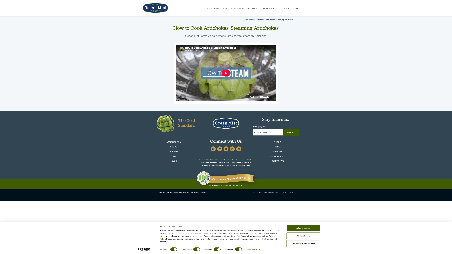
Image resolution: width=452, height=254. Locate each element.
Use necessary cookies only (303, 243)
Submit (291, 132)
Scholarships (277, 156)
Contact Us (277, 161)
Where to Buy (269, 8)
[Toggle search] (308, 8)
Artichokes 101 (216, 8)
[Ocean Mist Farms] (155, 7)
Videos (252, 19)
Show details (251, 249)
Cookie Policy (200, 193)
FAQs (174, 156)
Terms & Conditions (168, 193)
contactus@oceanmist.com (236, 165)
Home (245, 19)
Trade (285, 8)
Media (277, 146)
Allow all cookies (303, 228)
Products (236, 8)
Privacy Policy (186, 193)
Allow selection (303, 236)
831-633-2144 (215, 165)
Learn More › (236, 185)
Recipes (251, 8)
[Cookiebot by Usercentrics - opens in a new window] (144, 249)
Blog (174, 161)
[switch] (196, 249)
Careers (277, 151)
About (298, 8)
